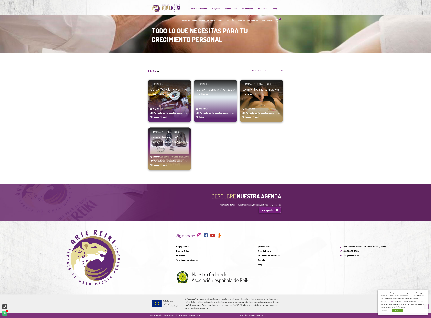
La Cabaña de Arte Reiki (269, 255)
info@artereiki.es (351, 255)
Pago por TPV (182, 246)
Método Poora (264, 251)
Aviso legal (153, 315)
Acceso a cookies (194, 315)
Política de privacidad (165, 315)
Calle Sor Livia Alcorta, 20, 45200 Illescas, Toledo (364, 246)
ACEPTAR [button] (397, 311)
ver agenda (268, 210)
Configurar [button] (384, 311)
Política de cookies (181, 315)
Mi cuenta (180, 255)
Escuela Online (182, 251)
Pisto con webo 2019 (258, 315)
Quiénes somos (264, 246)
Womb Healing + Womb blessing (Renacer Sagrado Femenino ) (169, 142)
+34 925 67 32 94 (351, 251)
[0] (277, 21)
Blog (260, 264)
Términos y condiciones (187, 260)
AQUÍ (392, 301)
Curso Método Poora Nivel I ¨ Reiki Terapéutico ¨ (170, 91)
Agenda (261, 260)
